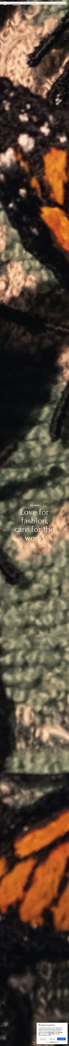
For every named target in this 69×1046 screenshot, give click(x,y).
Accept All (61, 1039)
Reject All (52, 1039)
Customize (43, 1039)
